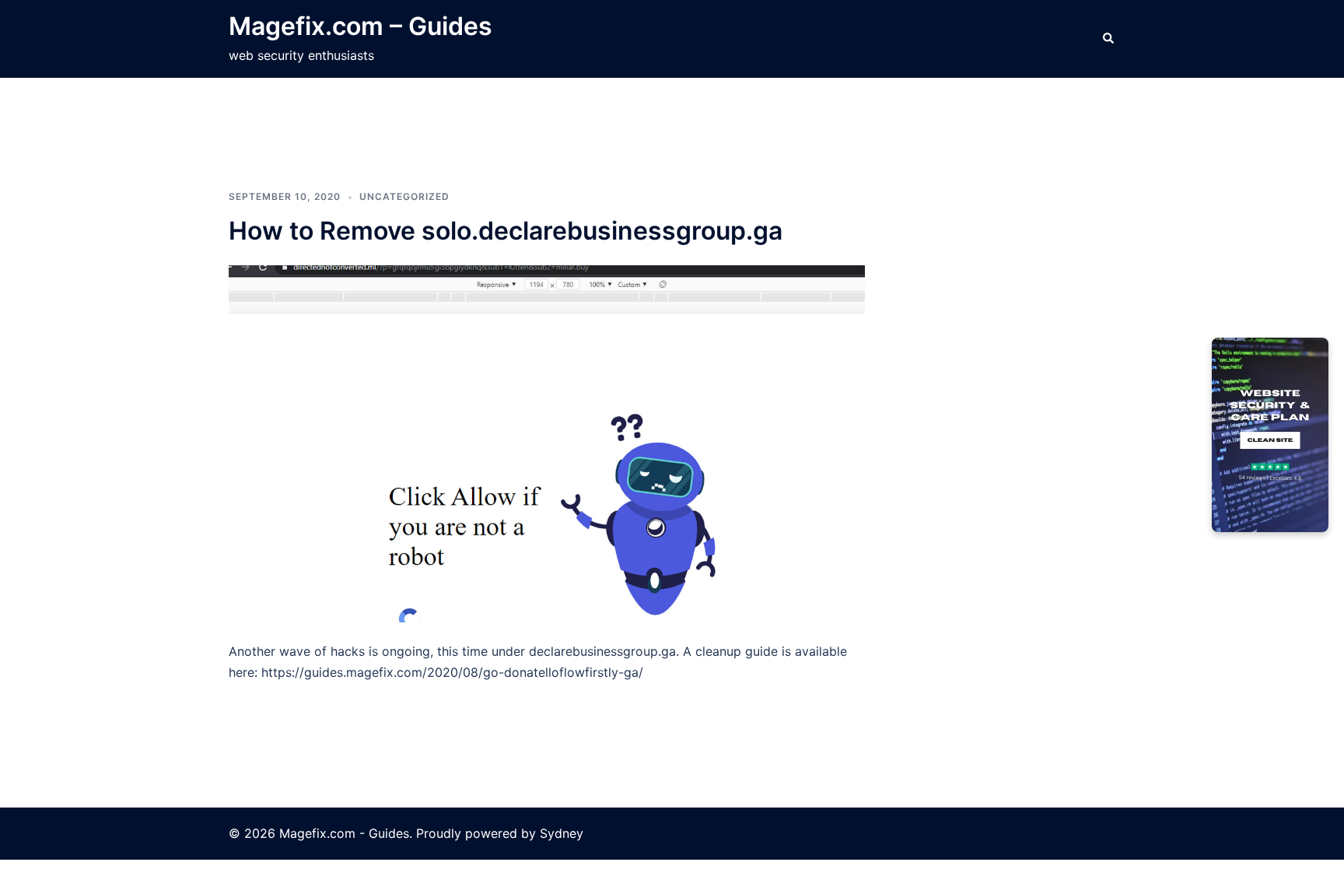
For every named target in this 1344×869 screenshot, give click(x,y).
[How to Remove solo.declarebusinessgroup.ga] (547, 442)
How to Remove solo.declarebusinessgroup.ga (505, 230)
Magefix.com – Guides (360, 26)
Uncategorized (404, 196)
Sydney (561, 833)
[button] (1109, 39)
